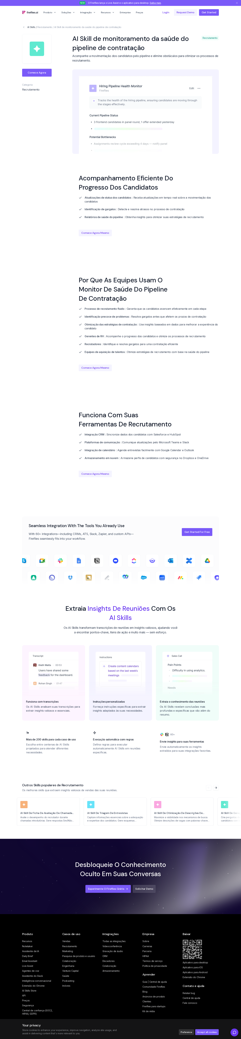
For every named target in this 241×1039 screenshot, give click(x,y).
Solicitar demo (144, 889)
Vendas (66, 941)
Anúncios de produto (153, 996)
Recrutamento (44, 27)
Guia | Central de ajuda (154, 981)
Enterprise (125, 12)
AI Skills (31, 27)
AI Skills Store (29, 990)
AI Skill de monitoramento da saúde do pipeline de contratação (87, 27)
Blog (144, 991)
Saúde (65, 976)
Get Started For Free (197, 532)
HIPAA (145, 956)
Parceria (146, 951)
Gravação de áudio (112, 951)
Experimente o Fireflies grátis (106, 889)
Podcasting (68, 980)
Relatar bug (189, 993)
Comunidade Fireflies (153, 986)
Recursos (106, 12)
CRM (105, 956)
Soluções (66, 12)
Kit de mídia (148, 1011)
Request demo (185, 12)
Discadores (108, 961)
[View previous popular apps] (208, 787)
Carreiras (147, 946)
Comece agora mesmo (95, 233)
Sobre (145, 941)
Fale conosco (190, 1003)
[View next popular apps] (216, 787)
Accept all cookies (207, 1032)
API (24, 995)
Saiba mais (155, 2)
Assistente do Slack (32, 976)
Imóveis (66, 985)
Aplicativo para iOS (193, 967)
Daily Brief (27, 956)
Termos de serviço (152, 961)
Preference (186, 1032)
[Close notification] (236, 2)
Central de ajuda (191, 998)
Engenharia (68, 966)
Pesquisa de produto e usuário (78, 956)
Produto (47, 12)
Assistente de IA (30, 951)
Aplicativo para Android (195, 972)
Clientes (146, 1001)
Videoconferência (112, 946)
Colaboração (69, 961)
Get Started (209, 12)
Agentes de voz (30, 970)
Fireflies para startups (153, 1006)
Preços (139, 12)
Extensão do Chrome (33, 985)
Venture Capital (70, 970)
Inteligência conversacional (36, 980)
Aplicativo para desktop (195, 962)
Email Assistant (29, 961)
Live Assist (27, 966)
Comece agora (37, 72)
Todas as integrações (114, 941)
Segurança (28, 1005)
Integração (86, 12)
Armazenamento (111, 970)
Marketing (67, 951)
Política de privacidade (154, 966)
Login (165, 12)
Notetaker (27, 946)
